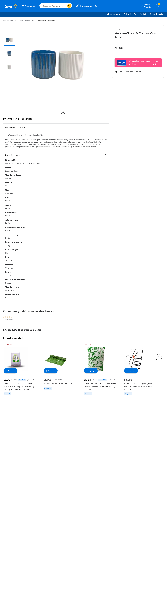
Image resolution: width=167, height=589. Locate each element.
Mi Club (143, 14)
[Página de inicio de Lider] (11, 6)
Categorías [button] (30, 5)
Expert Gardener (121, 29)
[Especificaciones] (105, 155)
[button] (146, 6)
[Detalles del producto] (105, 127)
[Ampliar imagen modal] (63, 112)
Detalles (138, 72)
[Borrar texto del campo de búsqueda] (65, 5)
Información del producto (17, 118)
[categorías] (69, 6)
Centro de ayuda (156, 14)
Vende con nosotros (112, 14)
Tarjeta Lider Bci (130, 14)
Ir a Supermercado (88, 5)
